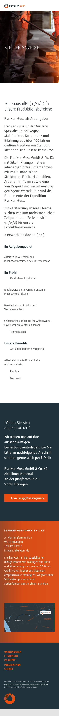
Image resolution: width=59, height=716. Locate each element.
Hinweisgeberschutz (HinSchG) (35, 684)
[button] (28, 673)
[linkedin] (18, 594)
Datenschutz (18, 684)
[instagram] (6, 594)
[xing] (24, 594)
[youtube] (12, 594)
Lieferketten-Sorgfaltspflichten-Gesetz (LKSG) (20, 687)
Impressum (8, 684)
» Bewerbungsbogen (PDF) (24, 235)
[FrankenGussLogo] (14, 5)
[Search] (46, 6)
